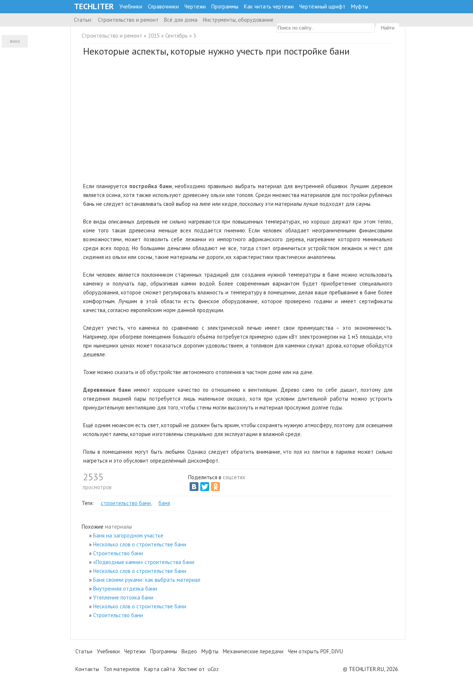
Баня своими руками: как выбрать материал (146, 579)
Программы (224, 6)
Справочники (163, 6)
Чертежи (195, 6)
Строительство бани (118, 553)
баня (164, 503)
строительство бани (126, 503)
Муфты (359, 6)
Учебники (130, 6)
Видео (189, 651)
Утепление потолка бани (123, 597)
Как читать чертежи (269, 6)
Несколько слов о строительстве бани (139, 544)
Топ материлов (121, 669)
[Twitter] (204, 486)
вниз (15, 41)
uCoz (213, 669)
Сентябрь (176, 35)
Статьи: (83, 20)
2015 (154, 35)
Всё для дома (180, 20)
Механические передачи (253, 651)
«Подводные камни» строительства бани (143, 562)
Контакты (87, 669)
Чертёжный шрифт (322, 6)
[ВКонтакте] (194, 486)
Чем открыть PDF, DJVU (315, 651)
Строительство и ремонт (128, 20)
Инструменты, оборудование (238, 20)
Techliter (94, 6)
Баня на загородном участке (128, 535)
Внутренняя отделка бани (125, 588)
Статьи (83, 651)
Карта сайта (159, 669)
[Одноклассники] (215, 486)
